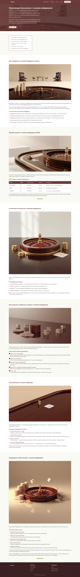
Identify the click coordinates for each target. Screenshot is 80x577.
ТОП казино (52, 1)
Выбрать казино (13, 27)
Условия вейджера (54, 568)
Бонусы (57, 1)
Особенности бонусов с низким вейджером (19, 41)
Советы (61, 1)
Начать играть (40, 198)
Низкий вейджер (46, 1)
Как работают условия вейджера (17, 46)
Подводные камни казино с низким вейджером (20, 48)
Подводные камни (54, 570)
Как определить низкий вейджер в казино (19, 37)
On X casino (41, 107)
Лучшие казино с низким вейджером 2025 (19, 39)
